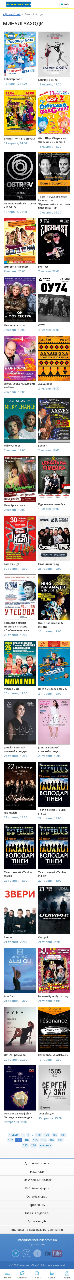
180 (54, 1135)
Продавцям (37, 1205)
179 (46, 1135)
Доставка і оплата (37, 1163)
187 (52, 1140)
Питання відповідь (37, 1213)
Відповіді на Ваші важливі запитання (37, 1229)
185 (35, 1140)
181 (63, 1135)
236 (33, 1145)
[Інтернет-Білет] (19, 4)
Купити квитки (20, 70)
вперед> (45, 1145)
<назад (13, 1135)
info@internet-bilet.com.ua (37, 1240)
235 (25, 1145)
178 (38, 1135)
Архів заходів (37, 1221)
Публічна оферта (37, 1188)
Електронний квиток (37, 1180)
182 (10, 1140)
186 (43, 1140)
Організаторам (37, 1196)
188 (60, 1140)
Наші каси (37, 1171)
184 (27, 1140)
